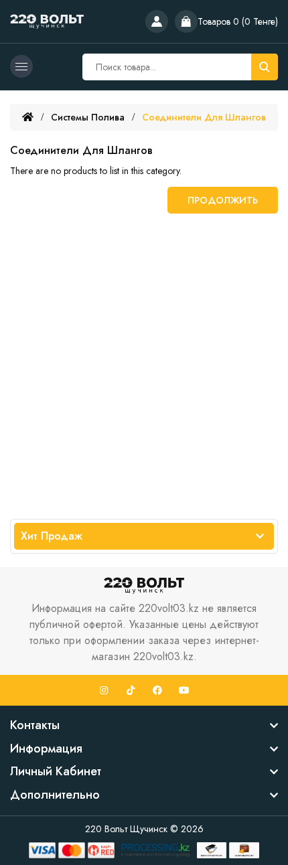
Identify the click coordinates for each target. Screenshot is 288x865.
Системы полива (88, 117)
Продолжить (223, 200)
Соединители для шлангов (204, 117)
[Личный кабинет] (156, 21)
